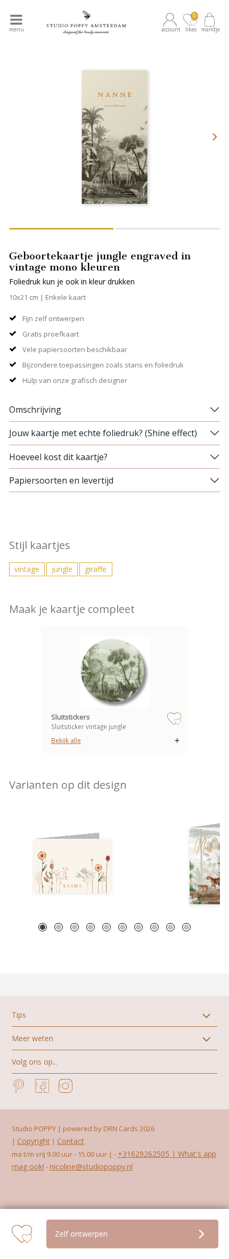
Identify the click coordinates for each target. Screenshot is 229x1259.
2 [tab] (58, 927)
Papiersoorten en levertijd (61, 480)
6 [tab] (122, 927)
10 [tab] (186, 927)
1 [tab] (42, 927)
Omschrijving (35, 409)
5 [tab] (106, 927)
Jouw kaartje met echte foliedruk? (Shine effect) (103, 433)
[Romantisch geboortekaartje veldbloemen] (72, 866)
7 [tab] (138, 927)
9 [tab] (170, 927)
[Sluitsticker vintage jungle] (114, 672)
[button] (171, 23)
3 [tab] (74, 927)
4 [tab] (90, 927)
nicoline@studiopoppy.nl (91, 1167)
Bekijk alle (66, 740)
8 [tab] (154, 927)
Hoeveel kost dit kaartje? (58, 457)
